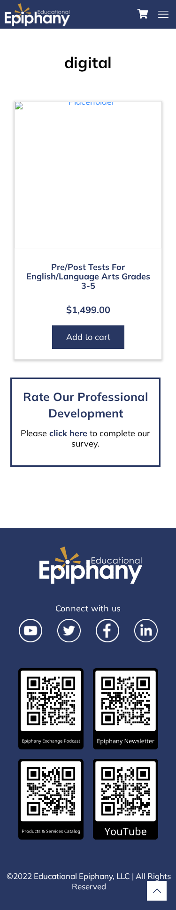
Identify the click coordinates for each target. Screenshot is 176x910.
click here (68, 433)
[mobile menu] (163, 14)
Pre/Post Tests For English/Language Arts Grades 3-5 (88, 276)
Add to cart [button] (88, 337)
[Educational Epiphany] (37, 14)
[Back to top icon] (157, 891)
